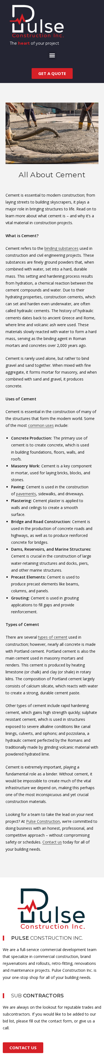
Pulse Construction (43, 821)
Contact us (52, 842)
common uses (41, 425)
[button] (52, 55)
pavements (26, 493)
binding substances (61, 248)
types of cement (52, 637)
